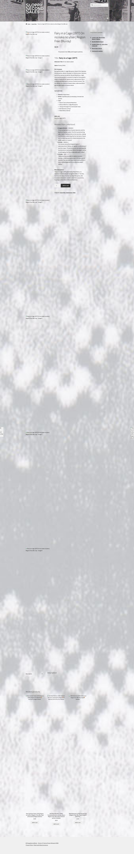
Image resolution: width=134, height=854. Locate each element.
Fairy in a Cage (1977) (59, 118)
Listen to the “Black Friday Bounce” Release (98, 38)
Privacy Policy (29, 845)
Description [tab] (29, 674)
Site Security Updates (97, 51)
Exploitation (69, 192)
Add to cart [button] (34, 822)
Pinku (74, 192)
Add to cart (66, 185)
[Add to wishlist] (28, 33)
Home (29, 24)
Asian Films (34, 24)
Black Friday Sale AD (97, 48)
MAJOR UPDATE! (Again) (98, 41)
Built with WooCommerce (41, 845)
